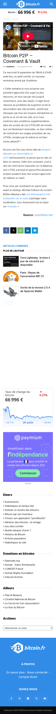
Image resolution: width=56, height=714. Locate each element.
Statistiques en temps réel (19, 505)
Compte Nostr (28, 677)
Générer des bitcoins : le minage (23, 522)
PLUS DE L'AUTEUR (13, 250)
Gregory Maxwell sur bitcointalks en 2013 (27, 153)
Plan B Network (13, 595)
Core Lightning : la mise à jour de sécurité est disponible (35, 261)
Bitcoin (15, 19)
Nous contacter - (38, 672)
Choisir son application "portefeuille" (25, 518)
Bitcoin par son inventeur (19, 514)
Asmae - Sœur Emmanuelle (20, 564)
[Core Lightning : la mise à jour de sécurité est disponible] (11, 261)
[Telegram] (35, 230)
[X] (13, 230)
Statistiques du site (15, 542)
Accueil (6, 19)
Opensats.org (12, 560)
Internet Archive (14, 577)
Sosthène (10, 66)
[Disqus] (28, 348)
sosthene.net (44, 215)
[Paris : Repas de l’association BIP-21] (11, 276)
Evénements (12, 501)
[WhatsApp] (20, 230)
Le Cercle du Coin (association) (22, 603)
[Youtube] (45, 698)
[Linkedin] (28, 230)
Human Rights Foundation (19, 572)
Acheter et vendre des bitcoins (22, 509)
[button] (5, 4)
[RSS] (19, 698)
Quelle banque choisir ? (18, 530)
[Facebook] (6, 230)
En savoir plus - (16, 672)
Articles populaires (15, 538)
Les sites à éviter (14, 526)
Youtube (11, 206)
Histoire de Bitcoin (15, 534)
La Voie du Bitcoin (15, 607)
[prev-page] (5, 303)
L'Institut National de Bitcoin (20, 599)
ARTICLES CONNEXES (15, 246)
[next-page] (10, 303)
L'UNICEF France (14, 568)
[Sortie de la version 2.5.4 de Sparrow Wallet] (11, 291)
